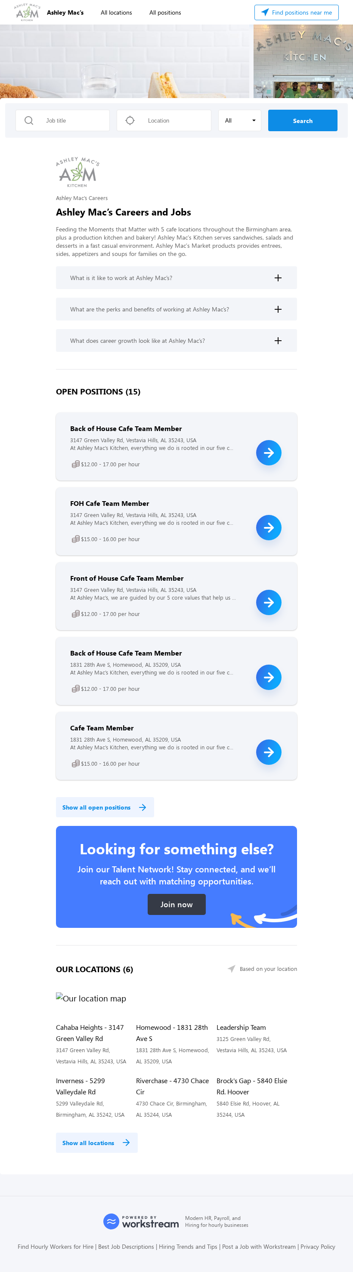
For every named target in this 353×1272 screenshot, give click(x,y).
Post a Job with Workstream (259, 1246)
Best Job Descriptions (126, 1246)
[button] (239, 120)
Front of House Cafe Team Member (126, 577)
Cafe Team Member (101, 727)
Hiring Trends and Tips (188, 1246)
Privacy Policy (317, 1246)
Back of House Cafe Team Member (126, 428)
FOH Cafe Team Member (109, 503)
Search (303, 121)
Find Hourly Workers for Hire (55, 1246)
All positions (165, 12)
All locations (116, 12)
